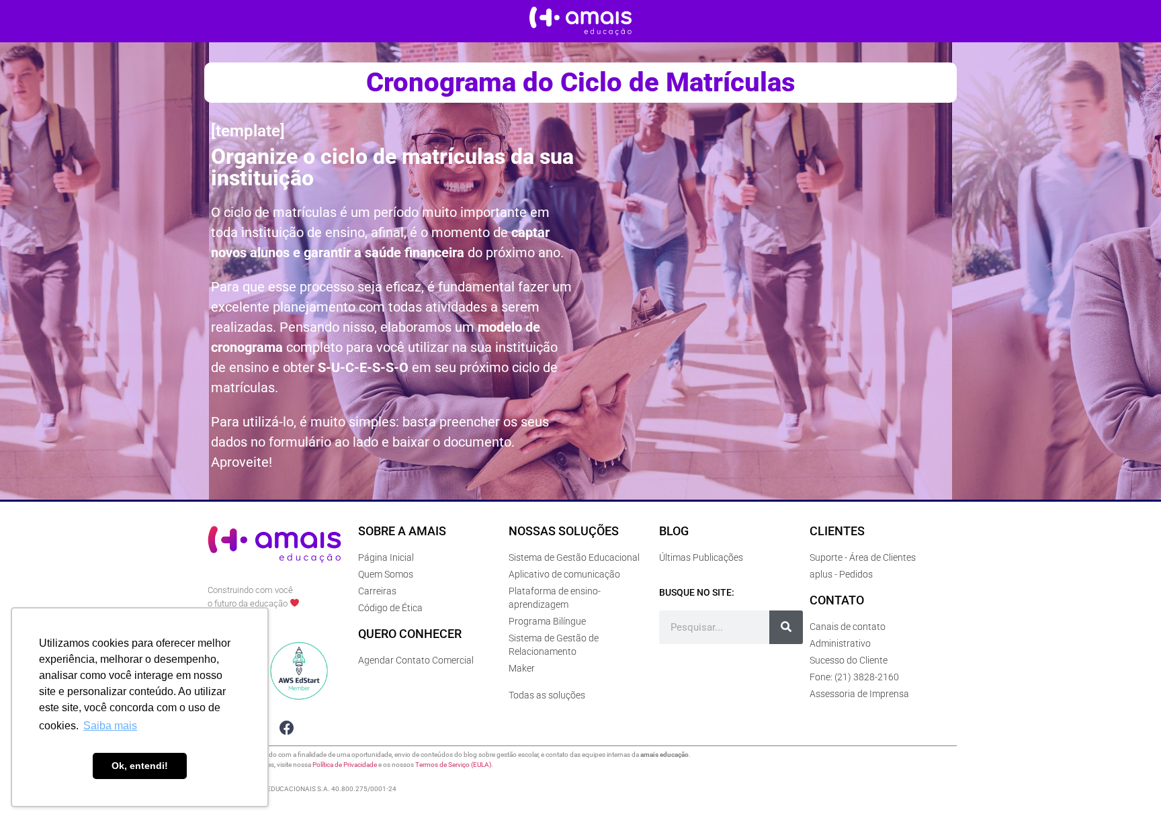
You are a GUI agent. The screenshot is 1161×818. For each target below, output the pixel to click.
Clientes (837, 531)
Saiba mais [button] (110, 725)
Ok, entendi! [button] (140, 765)
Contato (837, 600)
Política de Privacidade (344, 764)
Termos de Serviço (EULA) (453, 764)
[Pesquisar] (786, 627)
